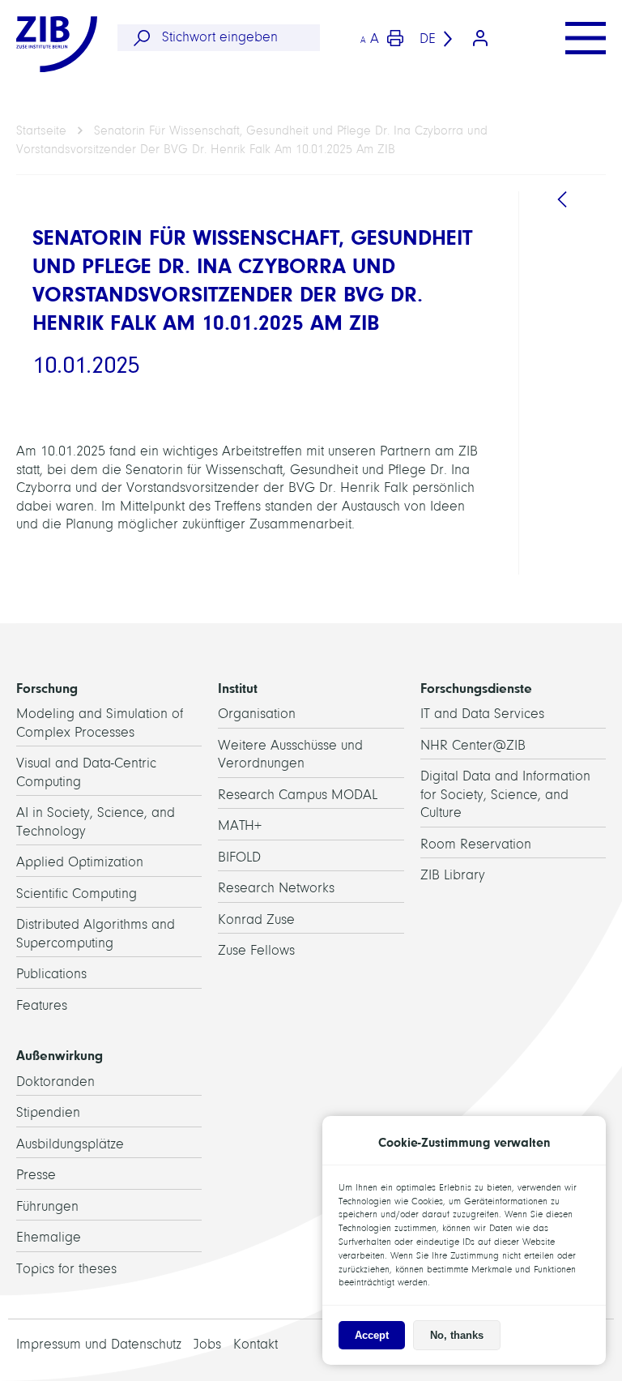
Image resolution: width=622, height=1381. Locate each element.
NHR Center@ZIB (473, 745)
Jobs (207, 1344)
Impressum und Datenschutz (98, 1344)
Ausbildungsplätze (70, 1144)
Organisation (257, 713)
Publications (51, 973)
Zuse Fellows (256, 950)
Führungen (47, 1206)
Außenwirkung (59, 1055)
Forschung (47, 688)
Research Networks (276, 888)
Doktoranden (55, 1081)
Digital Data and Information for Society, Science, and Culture (505, 794)
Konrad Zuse (256, 919)
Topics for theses (66, 1268)
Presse (36, 1174)
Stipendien (48, 1112)
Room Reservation (475, 844)
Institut (238, 688)
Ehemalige (48, 1237)
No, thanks (457, 1335)
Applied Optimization (79, 862)
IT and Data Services (482, 713)
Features (41, 1005)
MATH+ (240, 825)
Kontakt (255, 1344)
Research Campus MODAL (297, 794)
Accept (372, 1335)
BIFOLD (239, 857)
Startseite (41, 130)
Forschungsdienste (476, 688)
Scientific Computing (76, 893)
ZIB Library (452, 875)
